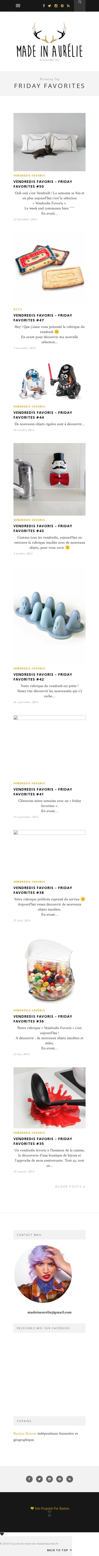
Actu (17, 309)
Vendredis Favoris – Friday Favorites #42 (42, 677)
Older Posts (69, 1187)
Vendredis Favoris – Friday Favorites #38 (42, 890)
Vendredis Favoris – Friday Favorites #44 (42, 415)
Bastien (64, 1508)
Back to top (58, 1550)
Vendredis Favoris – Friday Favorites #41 (42, 791)
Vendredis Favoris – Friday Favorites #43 (42, 528)
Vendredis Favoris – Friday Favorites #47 (42, 317)
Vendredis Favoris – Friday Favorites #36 (42, 1018)
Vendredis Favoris (29, 175)
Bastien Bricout (25, 1433)
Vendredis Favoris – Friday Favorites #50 (42, 184)
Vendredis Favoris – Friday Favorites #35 (42, 1141)
